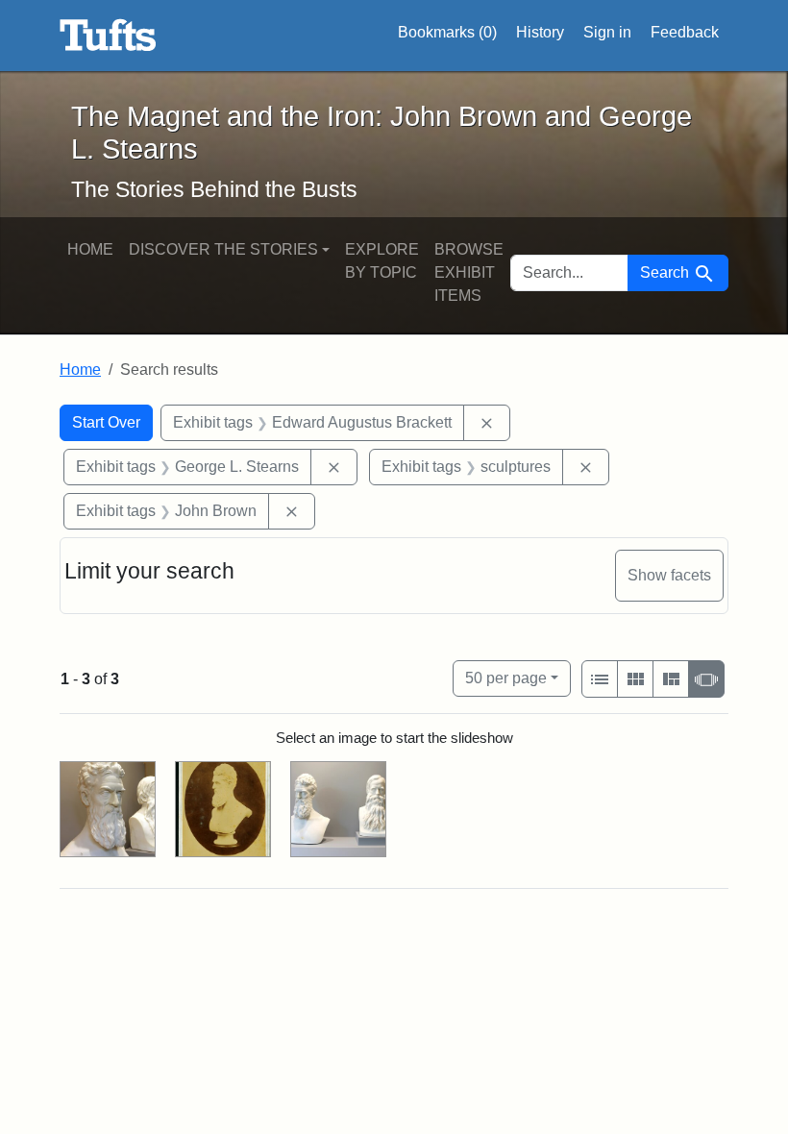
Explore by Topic (382, 261)
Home (90, 249)
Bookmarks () (447, 32)
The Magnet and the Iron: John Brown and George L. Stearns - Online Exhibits (108, 35)
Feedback (685, 32)
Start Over (106, 422)
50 (506, 677)
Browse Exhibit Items (469, 272)
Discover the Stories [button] (223, 249)
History (540, 32)
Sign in (607, 32)
